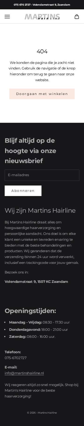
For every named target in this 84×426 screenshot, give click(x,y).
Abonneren (23, 191)
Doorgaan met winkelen (42, 94)
